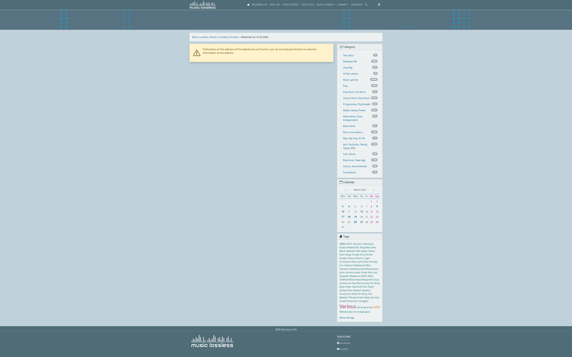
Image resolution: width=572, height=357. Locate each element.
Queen (343, 290)
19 (355, 216)
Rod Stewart (355, 290)
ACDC (349, 243)
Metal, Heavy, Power (354, 110)
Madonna (355, 276)
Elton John (357, 261)
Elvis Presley (370, 261)
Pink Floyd (368, 286)
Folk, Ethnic (349, 154)
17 (343, 216)
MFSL (364, 276)
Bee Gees (371, 247)
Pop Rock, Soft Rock (354, 92)
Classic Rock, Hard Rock (356, 98)
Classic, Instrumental (355, 166)
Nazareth (367, 279)
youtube (343, 349)
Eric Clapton (346, 265)
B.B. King (360, 247)
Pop (345, 86)
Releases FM (259, 4)
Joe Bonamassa (370, 269)
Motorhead (355, 279)
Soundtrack (349, 172)
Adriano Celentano (363, 243)
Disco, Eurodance (353, 132)
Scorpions (345, 294)
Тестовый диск (361, 311)
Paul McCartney (360, 283)
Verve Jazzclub (365, 307)
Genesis (343, 269)
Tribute (352, 297)
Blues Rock (349, 126)
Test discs (307, 4)
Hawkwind (355, 269)
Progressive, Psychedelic (357, 104)
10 (343, 211)
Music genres (350, 79)
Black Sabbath (347, 251)
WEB (376, 307)
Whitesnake (346, 311)
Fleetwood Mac (362, 265)
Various (347, 306)
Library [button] (342, 4)
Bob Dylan (361, 251)
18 (349, 216)
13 (361, 211)
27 (361, 222)
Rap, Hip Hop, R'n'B (354, 138)
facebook (344, 343)
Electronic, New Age (354, 160)
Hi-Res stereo (290, 4)
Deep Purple (352, 254)
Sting (364, 294)
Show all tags (346, 317)
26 (355, 222)
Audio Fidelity (347, 247)
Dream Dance (347, 258)
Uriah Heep (363, 297)
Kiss (370, 272)
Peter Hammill (353, 286)
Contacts (357, 4)
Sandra (366, 290)
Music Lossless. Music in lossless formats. (215, 37)
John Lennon (346, 272)
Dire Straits (366, 254)
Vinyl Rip (274, 4)
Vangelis (363, 301)
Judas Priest (360, 272)
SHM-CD (356, 294)
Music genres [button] (325, 4)
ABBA (342, 243)
